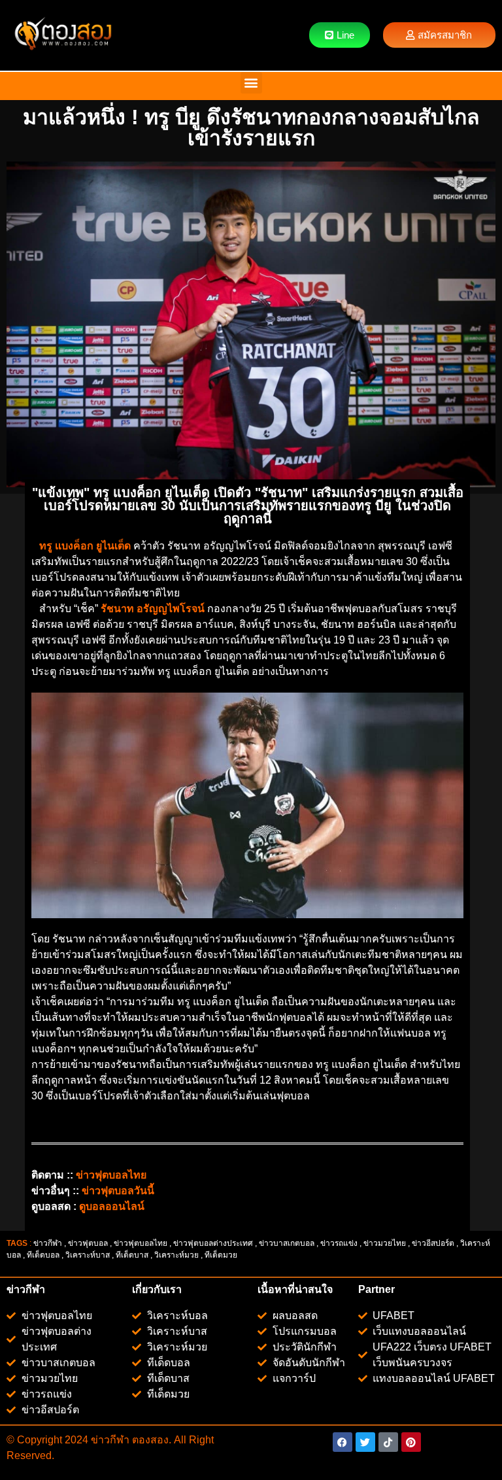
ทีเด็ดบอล (43, 1255)
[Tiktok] (388, 1442)
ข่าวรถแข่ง (339, 1243)
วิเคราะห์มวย (176, 1255)
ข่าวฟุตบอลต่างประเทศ (213, 1243)
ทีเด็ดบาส (132, 1255)
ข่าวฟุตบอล (88, 1243)
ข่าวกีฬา (47, 1243)
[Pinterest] (411, 1442)
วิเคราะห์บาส (87, 1255)
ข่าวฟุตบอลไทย (140, 1243)
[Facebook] (342, 1442)
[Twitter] (365, 1442)
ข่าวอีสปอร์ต (433, 1243)
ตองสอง (149, 1439)
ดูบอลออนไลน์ (111, 1206)
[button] (251, 83)
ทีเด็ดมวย (222, 1255)
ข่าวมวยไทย (384, 1243)
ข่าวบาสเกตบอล (286, 1243)
